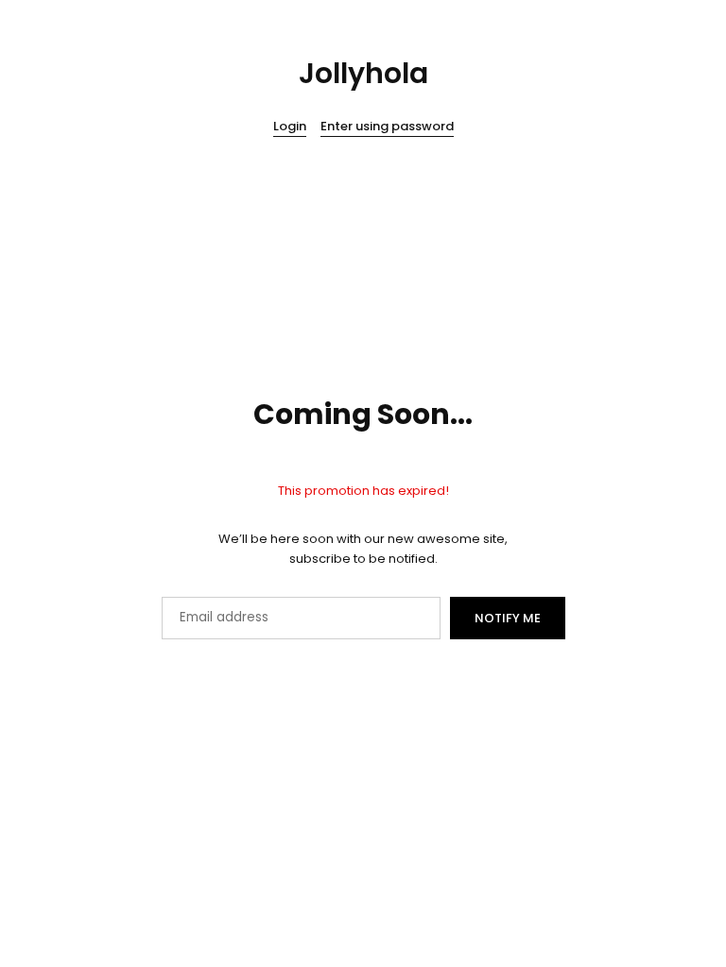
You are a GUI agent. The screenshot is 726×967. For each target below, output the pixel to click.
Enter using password (387, 127)
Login (289, 127)
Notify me (508, 618)
